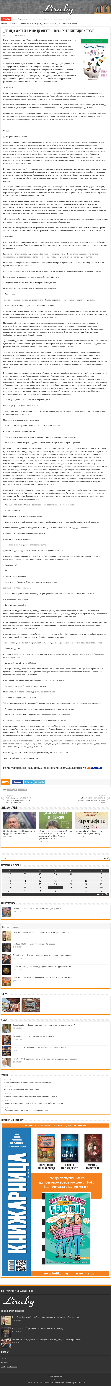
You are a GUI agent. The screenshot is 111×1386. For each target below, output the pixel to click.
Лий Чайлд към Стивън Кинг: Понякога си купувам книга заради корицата (18, 799)
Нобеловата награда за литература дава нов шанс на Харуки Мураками (42, 966)
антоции (12, 790)
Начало (4, 23)
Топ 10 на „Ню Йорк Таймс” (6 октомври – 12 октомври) (34, 944)
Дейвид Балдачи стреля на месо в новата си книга (33, 1036)
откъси (22, 790)
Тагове (15, 927)
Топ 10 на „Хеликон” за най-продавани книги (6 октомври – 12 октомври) (42, 933)
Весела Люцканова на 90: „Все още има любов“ (30, 19)
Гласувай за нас (55, 1376)
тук (36, 758)
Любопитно (13, 23)
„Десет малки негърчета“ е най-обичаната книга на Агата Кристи (91, 799)
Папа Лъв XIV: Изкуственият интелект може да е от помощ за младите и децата (45, 1059)
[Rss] (54, 1379)
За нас (3, 1358)
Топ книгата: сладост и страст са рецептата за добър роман (37, 908)
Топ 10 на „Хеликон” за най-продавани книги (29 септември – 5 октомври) (42, 978)
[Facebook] (57, 1379)
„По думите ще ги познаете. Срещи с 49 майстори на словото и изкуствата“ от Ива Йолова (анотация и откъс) (55, 835)
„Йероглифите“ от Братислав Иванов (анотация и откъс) (88, 832)
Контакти (4, 1363)
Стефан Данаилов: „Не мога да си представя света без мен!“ (19, 832)
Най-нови (6, 927)
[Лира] (57, 6)
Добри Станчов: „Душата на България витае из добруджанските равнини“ (42, 955)
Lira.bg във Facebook (9, 1367)
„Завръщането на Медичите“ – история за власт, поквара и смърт (39, 1048)
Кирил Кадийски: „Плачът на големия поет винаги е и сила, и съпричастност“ (44, 1025)
